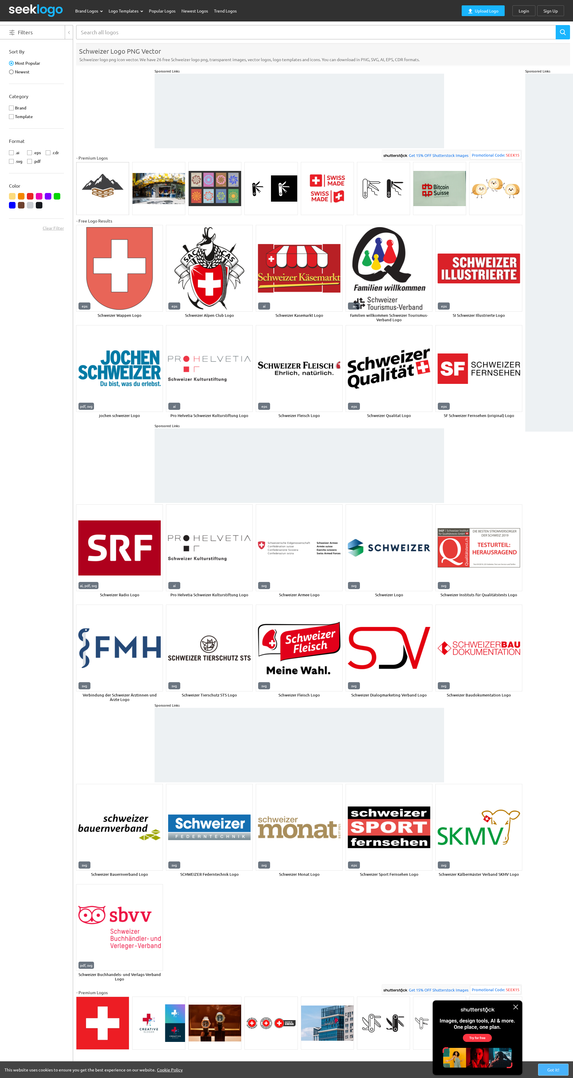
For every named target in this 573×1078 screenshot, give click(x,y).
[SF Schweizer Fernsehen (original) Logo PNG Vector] (478, 368)
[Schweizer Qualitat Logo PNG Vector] (389, 368)
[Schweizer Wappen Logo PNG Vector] (119, 268)
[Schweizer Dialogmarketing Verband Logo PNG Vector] (389, 648)
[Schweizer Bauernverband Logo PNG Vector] (119, 827)
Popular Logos (162, 10)
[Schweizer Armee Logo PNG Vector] (299, 547)
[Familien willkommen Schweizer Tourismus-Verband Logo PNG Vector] (389, 268)
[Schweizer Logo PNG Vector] (389, 547)
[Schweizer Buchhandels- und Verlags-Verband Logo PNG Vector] (119, 927)
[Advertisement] (549, 163)
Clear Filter (53, 228)
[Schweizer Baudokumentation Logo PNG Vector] (478, 648)
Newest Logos (194, 10)
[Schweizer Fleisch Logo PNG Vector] (299, 368)
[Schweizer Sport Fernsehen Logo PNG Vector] (389, 827)
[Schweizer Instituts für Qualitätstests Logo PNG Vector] (478, 547)
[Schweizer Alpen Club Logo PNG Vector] (209, 268)
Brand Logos (87, 10)
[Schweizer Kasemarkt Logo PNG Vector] (299, 268)
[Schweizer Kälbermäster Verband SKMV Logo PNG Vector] (478, 827)
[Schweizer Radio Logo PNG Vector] (119, 547)
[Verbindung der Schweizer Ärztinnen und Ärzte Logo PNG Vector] (119, 648)
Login (524, 10)
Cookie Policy (170, 1069)
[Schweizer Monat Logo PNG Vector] (299, 827)
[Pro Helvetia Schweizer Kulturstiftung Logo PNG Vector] (209, 368)
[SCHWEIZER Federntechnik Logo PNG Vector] (209, 827)
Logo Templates (124, 10)
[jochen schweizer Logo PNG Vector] (119, 368)
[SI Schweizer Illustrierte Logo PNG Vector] (478, 268)
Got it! (553, 1069)
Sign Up (550, 10)
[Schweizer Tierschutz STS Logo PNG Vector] (209, 648)
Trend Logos (225, 10)
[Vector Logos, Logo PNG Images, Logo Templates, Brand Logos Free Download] (36, 10)
